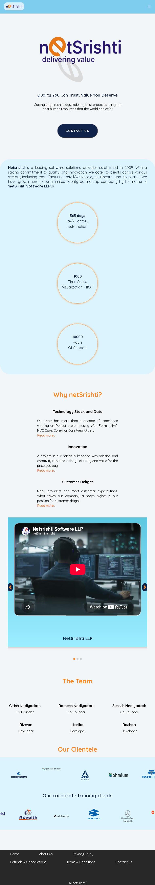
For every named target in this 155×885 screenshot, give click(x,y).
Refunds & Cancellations (28, 862)
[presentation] (10, 587)
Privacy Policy (83, 854)
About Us (46, 854)
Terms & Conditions (81, 862)
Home (14, 854)
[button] (74, 659)
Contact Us (77, 131)
